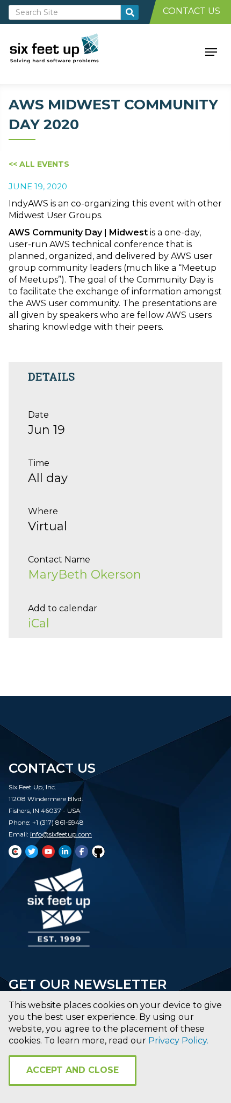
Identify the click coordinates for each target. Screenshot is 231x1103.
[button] (211, 51)
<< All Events (39, 164)
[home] (66, 51)
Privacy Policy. (178, 1040)
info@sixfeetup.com (61, 834)
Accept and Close (72, 1070)
